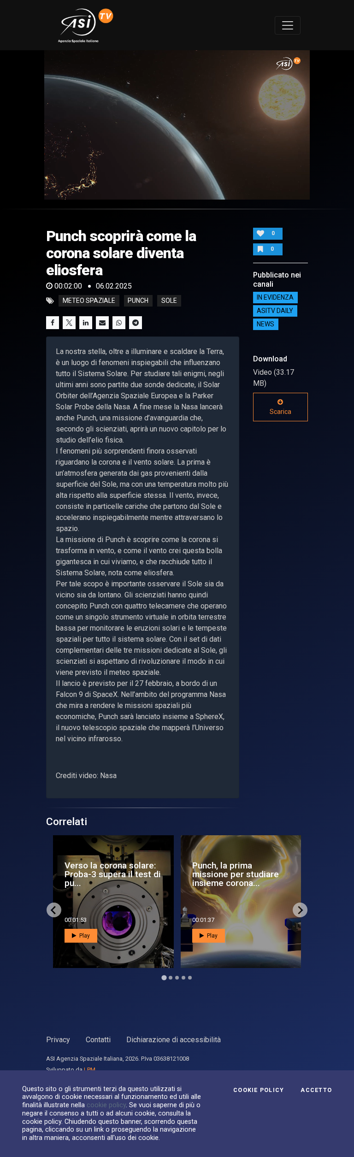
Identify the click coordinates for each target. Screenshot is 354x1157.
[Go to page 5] (190, 978)
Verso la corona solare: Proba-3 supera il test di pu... (113, 874)
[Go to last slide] (54, 910)
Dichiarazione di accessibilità (173, 1039)
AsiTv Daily (275, 311)
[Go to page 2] (170, 978)
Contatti (98, 1039)
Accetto (316, 1090)
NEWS (265, 324)
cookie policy (106, 1105)
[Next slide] (300, 910)
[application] (177, 125)
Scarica (280, 411)
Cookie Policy (258, 1090)
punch (138, 301)
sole (169, 301)
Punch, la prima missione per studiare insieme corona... (235, 874)
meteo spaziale (89, 301)
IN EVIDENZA (275, 297)
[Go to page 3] (177, 978)
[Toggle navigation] (288, 25)
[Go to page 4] (183, 978)
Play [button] (84, 936)
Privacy (58, 1039)
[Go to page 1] (163, 977)
